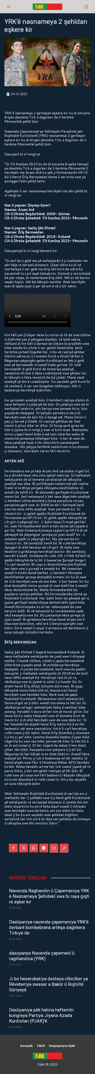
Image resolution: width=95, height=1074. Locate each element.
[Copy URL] (64, 848)
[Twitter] (23, 848)
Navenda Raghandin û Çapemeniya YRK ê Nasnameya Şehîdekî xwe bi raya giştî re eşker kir (49, 896)
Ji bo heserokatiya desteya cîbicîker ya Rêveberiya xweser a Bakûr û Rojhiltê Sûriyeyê (48, 984)
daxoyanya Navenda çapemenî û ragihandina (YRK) (41, 955)
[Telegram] (43, 848)
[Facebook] (13, 848)
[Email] (53, 848)
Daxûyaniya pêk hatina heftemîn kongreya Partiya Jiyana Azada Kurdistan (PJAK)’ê (41, 1015)
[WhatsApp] (33, 848)
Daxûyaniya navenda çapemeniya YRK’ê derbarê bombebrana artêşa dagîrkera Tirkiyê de (49, 927)
